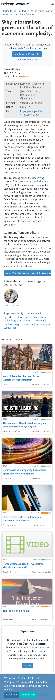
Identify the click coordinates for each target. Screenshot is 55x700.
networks (28, 324)
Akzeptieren (28, 694)
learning (39, 320)
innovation (25, 320)
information (22, 317)
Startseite (7, 11)
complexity (17, 313)
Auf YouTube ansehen (27, 59)
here (30, 266)
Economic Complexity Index (34, 181)
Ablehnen (11, 694)
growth (8, 317)
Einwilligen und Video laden (27, 54)
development (34, 313)
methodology (12, 324)
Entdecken (23, 11)
